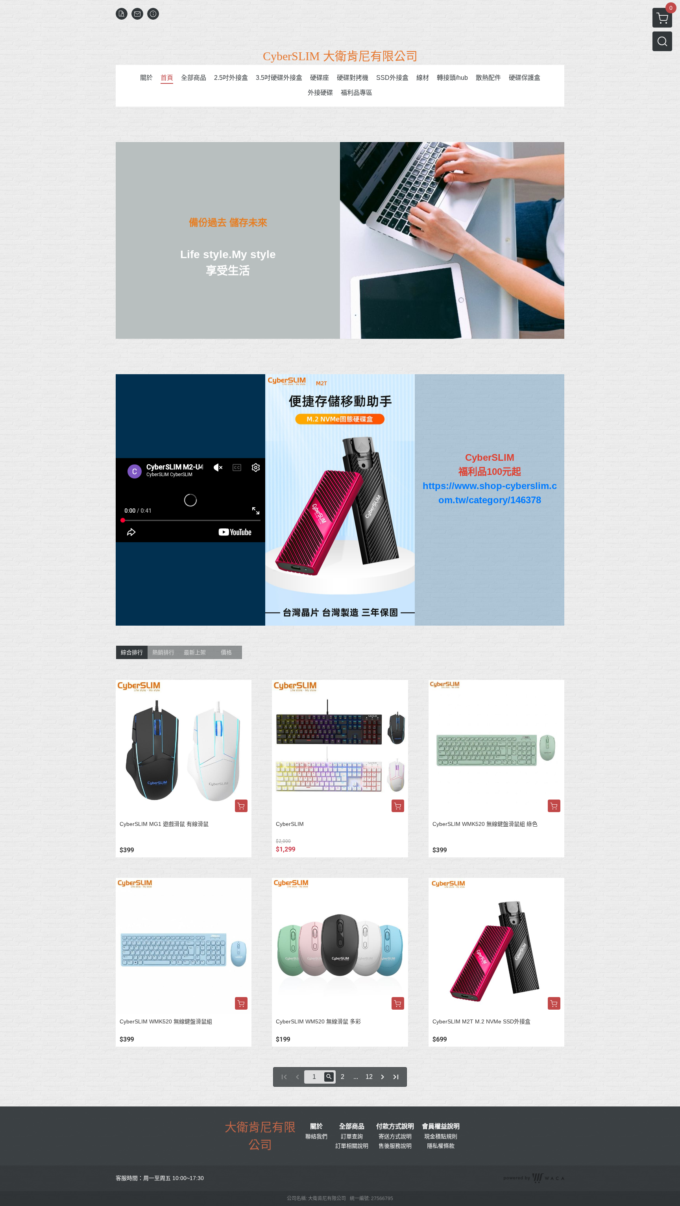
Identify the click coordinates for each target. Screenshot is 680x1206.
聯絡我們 (316, 1136)
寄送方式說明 (395, 1136)
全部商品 (351, 1126)
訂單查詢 (352, 1136)
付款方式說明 (395, 1126)
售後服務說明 (395, 1146)
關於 (316, 1126)
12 (369, 1076)
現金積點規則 (440, 1136)
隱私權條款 (441, 1146)
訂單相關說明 (351, 1146)
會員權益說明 (441, 1126)
